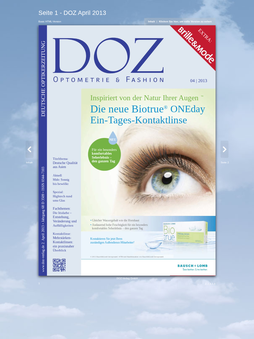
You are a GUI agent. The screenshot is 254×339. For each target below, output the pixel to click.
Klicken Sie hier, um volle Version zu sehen (185, 21)
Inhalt (151, 21)
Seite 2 (225, 162)
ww (43, 270)
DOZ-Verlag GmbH (127, 278)
